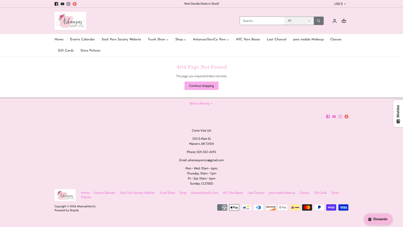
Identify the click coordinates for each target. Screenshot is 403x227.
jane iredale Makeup (282, 193)
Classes (304, 193)
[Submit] (318, 21)
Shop (182, 193)
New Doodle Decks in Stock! (201, 3)
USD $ (338, 4)
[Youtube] (62, 3)
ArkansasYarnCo (86, 206)
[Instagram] (68, 3)
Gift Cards (320, 193)
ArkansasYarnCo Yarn (204, 193)
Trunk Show (167, 193)
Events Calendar (104, 193)
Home (85, 193)
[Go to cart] (343, 21)
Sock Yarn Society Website (137, 193)
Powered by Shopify (67, 210)
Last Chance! (256, 193)
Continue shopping (201, 86)
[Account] (334, 21)
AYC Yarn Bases (233, 193)
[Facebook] (56, 3)
